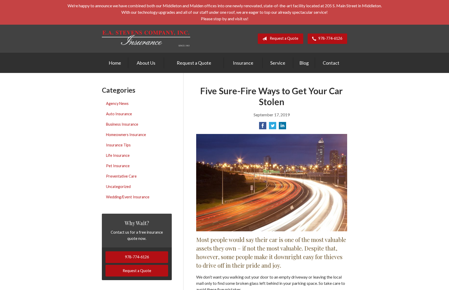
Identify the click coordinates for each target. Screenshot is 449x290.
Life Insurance (118, 155)
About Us (146, 63)
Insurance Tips (118, 145)
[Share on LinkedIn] (282, 127)
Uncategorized (118, 186)
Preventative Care (121, 176)
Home (115, 63)
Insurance (243, 63)
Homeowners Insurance (126, 134)
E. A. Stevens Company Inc (146, 38)
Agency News (117, 103)
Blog (304, 63)
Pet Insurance (118, 166)
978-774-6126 (330, 38)
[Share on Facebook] (262, 127)
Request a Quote (284, 38)
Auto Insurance (119, 114)
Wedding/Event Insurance (127, 197)
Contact (331, 63)
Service (277, 63)
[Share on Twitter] (272, 127)
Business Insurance (122, 124)
